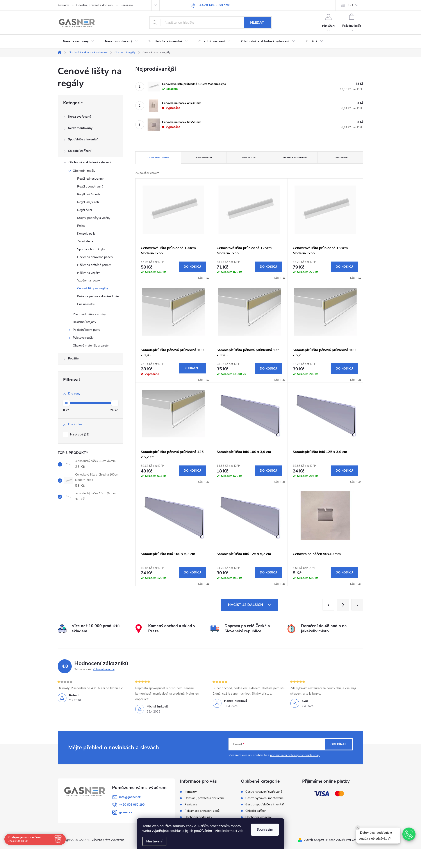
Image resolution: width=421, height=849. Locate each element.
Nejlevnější (204, 157)
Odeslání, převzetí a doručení (94, 5)
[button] (409, 834)
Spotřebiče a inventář (83, 139)
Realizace (127, 5)
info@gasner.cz (130, 797)
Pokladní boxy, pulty (86, 330)
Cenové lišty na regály (92, 288)
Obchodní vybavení (258, 817)
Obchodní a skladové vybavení (89, 162)
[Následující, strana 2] (343, 604)
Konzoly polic (86, 234)
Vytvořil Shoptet (314, 840)
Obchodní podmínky (198, 817)
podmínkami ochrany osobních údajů (295, 755)
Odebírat (338, 744)
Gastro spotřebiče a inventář (264, 804)
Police (81, 226)
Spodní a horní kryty (91, 249)
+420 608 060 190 (131, 805)
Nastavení (154, 841)
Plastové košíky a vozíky (89, 314)
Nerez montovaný (80, 128)
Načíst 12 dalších (246, 604)
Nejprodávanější (295, 157)
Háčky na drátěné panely (94, 265)
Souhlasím (265, 829)
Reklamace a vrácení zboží (202, 811)
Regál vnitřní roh (88, 194)
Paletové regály (83, 338)
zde (240, 830)
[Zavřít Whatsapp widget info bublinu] (357, 827)
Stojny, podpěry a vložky (93, 218)
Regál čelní (84, 210)
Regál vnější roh (88, 202)
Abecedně (341, 157)
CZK (350, 5)
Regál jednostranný (90, 179)
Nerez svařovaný (79, 117)
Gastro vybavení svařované (263, 792)
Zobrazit (192, 368)
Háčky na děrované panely (95, 257)
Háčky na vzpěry (88, 273)
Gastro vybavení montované (264, 798)
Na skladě (79, 435)
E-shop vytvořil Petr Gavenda (344, 840)
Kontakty (63, 5)
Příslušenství (86, 304)
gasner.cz (125, 812)
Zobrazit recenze (103, 669)
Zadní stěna (85, 241)
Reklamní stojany (84, 322)
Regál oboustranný (90, 186)
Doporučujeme (158, 157)
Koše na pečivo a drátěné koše (98, 296)
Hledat (257, 22)
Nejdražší (249, 157)
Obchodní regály (84, 171)
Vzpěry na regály (88, 280)
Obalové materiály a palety (91, 345)
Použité (73, 358)
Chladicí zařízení (79, 151)
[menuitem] (79, 41)
